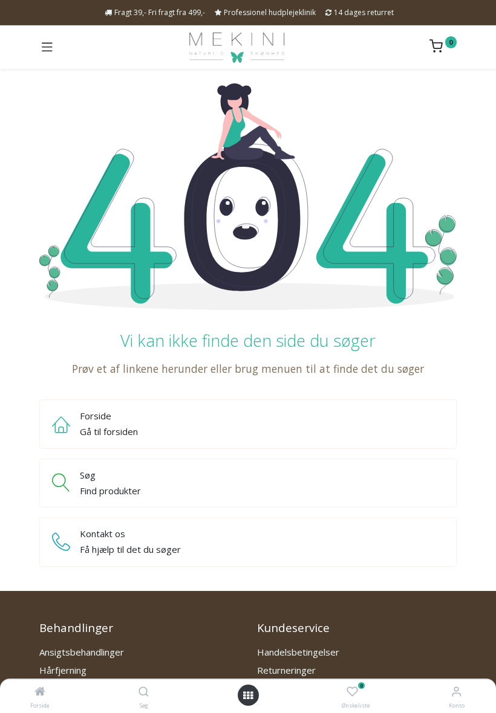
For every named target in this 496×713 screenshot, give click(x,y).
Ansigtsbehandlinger (81, 652)
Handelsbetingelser (298, 652)
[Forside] (39, 692)
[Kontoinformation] (456, 691)
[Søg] (143, 692)
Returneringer (286, 670)
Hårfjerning (62, 670)
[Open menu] (248, 695)
